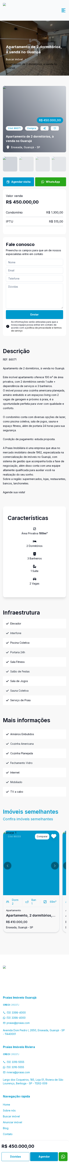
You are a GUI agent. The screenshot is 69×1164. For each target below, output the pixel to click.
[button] (7, 865)
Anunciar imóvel (12, 1122)
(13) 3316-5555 (15, 1062)
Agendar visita (21, 181)
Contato (8, 1134)
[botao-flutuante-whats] (63, 1156)
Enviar (34, 314)
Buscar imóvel (14, 59)
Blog (5, 1128)
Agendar (44, 1156)
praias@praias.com (18, 1022)
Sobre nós (9, 1110)
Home (6, 1104)
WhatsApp (53, 181)
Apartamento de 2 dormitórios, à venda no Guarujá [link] (31, 66)
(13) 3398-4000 (16, 1012)
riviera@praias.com (18, 1072)
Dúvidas (15, 1156)
